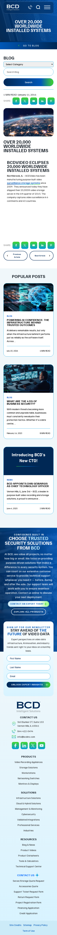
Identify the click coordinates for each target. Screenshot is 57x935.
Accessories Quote (28, 886)
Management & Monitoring (28, 808)
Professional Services (28, 825)
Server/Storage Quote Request (28, 880)
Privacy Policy (41, 925)
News (10, 479)
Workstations (28, 772)
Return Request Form (28, 897)
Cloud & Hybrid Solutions (28, 803)
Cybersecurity (29, 814)
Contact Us (25, 875)
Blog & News (28, 844)
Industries (29, 830)
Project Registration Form (28, 902)
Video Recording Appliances (29, 762)
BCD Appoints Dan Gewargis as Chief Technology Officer (28, 484)
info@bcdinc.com (26, 736)
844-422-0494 (25, 731)
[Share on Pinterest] (51, 101)
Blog (9, 316)
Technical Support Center (29, 866)
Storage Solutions (28, 767)
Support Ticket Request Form (28, 891)
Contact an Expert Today (27, 603)
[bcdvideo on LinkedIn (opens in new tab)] (24, 747)
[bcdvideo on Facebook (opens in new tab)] (15, 747)
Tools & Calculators (28, 860)
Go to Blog (31, 45)
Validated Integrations (28, 819)
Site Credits (15, 925)
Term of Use (28, 930)
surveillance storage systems (23, 182)
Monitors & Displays (29, 783)
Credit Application (28, 913)
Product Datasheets (28, 855)
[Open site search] (38, 7)
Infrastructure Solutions (28, 797)
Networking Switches (28, 778)
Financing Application (28, 907)
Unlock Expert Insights (27, 684)
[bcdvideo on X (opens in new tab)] (32, 747)
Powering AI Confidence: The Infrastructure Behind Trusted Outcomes (28, 322)
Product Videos (28, 850)
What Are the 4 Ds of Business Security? (22, 402)
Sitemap (27, 925)
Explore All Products (28, 611)
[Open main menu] (47, 7)
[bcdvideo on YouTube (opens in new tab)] (41, 747)
